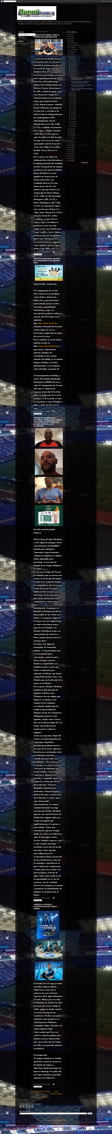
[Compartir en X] (38, 254)
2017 (69, 147)
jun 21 (72, 76)
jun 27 (72, 62)
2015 (69, 151)
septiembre (73, 49)
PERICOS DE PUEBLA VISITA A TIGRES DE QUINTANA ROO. (46, 36)
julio (71, 54)
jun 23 (72, 71)
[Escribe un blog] (36, 254)
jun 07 (72, 115)
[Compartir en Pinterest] (41, 254)
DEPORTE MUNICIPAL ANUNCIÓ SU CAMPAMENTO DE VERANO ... (80, 82)
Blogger (65, 1120)
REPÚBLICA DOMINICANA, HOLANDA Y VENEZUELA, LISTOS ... (81, 85)
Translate (24, 38)
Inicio (56, 1091)
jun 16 (72, 99)
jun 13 (72, 106)
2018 (69, 145)
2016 (69, 149)
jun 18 (72, 95)
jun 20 (72, 93)
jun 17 (72, 97)
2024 (69, 34)
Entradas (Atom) (45, 1097)
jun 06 (72, 117)
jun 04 (72, 121)
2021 (69, 41)
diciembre (72, 43)
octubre (72, 47)
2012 (69, 158)
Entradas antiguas (56, 1094)
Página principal (24, 43)
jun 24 (72, 69)
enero (71, 137)
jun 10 (72, 110)
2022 (69, 39)
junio (71, 56)
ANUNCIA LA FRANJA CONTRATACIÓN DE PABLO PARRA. (45, 907)
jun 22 (72, 73)
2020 (69, 140)
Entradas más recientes (42, 1091)
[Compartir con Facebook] (39, 254)
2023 (69, 36)
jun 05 (72, 119)
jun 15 (72, 101)
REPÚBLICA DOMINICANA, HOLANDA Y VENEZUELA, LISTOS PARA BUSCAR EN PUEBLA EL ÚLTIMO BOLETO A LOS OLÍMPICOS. (48, 422)
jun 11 (72, 108)
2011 (69, 160)
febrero (72, 135)
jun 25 (72, 67)
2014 (69, 154)
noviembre (72, 45)
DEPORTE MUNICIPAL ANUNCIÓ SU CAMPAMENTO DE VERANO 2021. (47, 261)
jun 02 (72, 126)
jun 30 (72, 58)
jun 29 (72, 60)
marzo (71, 133)
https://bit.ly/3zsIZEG (47, 323)
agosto (72, 52)
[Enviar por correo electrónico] (34, 254)
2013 (69, 156)
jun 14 (72, 104)
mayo (71, 129)
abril (71, 131)
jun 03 (72, 124)
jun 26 (72, 65)
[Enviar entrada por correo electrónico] (53, 252)
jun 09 (72, 113)
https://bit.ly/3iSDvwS (48, 346)
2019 (69, 142)
